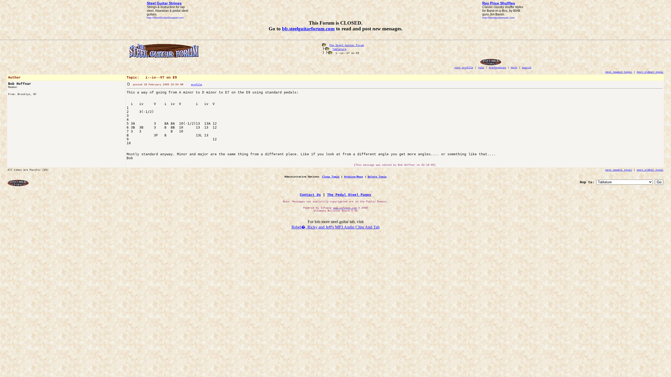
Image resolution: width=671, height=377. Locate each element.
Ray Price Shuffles (498, 3)
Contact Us (310, 195)
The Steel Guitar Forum (346, 45)
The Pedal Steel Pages (349, 195)
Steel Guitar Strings (164, 3)
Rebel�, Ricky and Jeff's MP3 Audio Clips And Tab (335, 227)
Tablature (339, 49)
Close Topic (330, 176)
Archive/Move (353, 176)
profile (196, 84)
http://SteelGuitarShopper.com (165, 17)
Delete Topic (377, 176)
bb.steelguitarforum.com (308, 28)
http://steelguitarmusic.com (498, 17)
